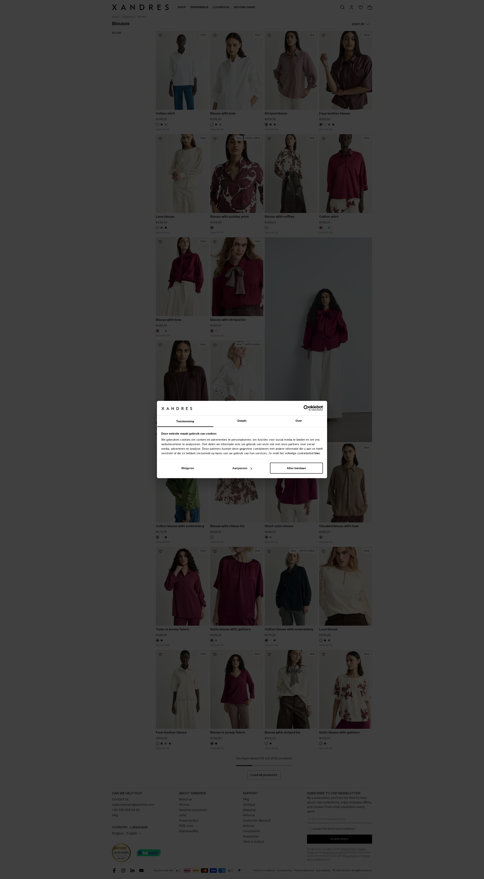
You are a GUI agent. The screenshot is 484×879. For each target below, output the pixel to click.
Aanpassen (239, 468)
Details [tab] (242, 420)
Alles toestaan (296, 468)
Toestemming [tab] (185, 421)
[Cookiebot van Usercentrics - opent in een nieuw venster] (306, 408)
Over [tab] (299, 420)
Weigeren (187, 468)
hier (317, 453)
